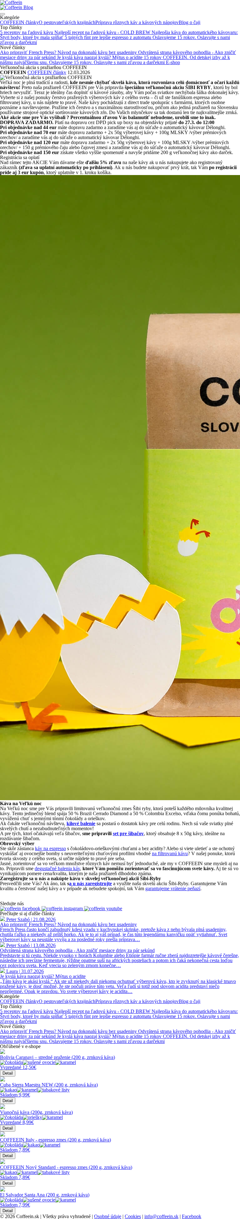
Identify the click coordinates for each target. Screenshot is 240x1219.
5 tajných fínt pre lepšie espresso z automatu (108, 37)
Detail (7, 1073)
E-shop (173, 62)
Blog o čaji (189, 22)
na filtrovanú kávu (170, 853)
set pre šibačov (128, 833)
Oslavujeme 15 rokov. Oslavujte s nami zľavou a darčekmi (107, 62)
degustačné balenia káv (57, 868)
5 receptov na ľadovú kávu (27, 32)
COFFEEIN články (19, 22)
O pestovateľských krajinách (67, 22)
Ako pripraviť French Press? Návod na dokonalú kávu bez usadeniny (69, 52)
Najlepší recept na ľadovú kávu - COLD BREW (103, 32)
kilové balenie (81, 823)
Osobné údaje (107, 1216)
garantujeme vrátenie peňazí (172, 888)
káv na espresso (50, 848)
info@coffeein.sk (161, 1216)
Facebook (191, 1216)
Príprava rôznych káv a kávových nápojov (137, 22)
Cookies (133, 1216)
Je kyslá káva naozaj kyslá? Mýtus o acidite (100, 57)
